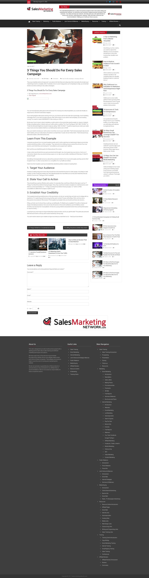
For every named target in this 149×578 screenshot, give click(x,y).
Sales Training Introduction (109, 352)
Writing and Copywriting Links (110, 529)
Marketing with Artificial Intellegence (97, 132)
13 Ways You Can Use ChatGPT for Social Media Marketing (110, 158)
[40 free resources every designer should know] (97, 227)
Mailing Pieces (109, 382)
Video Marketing (109, 454)
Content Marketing (110, 457)
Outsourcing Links (107, 526)
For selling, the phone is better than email (75, 227)
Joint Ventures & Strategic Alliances (79, 357)
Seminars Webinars (110, 396)
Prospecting (105, 355)
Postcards (108, 388)
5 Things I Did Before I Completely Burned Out (41, 227)
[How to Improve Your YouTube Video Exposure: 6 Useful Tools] (97, 236)
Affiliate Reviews (113, 21)
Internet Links (105, 512)
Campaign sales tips (79, 78)
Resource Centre (74, 368)
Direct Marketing (31, 61)
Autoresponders (109, 416)
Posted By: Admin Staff (33, 78)
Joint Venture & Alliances (71, 21)
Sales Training (36, 21)
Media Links (105, 521)
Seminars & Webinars (108, 482)
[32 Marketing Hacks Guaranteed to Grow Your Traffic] (57, 244)
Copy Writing (105, 540)
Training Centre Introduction (109, 537)
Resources (95, 21)
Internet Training (106, 546)
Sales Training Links (107, 532)
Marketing (46, 21)
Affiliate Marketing (109, 440)
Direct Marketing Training (108, 543)
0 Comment (55, 78)
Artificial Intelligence (94, 107)
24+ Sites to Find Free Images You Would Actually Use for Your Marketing (111, 263)
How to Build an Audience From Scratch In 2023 (111, 64)
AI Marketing (73, 371)
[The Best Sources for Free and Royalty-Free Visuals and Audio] (97, 254)
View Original (32, 95)
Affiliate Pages (106, 507)
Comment (30, 272)
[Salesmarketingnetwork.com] (29, 22)
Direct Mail (105, 476)
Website (29, 301)
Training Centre (74, 374)
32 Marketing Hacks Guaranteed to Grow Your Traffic (57, 252)
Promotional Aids (109, 385)
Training (103, 21)
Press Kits (105, 468)
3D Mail (107, 391)
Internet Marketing (97, 41)
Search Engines (109, 418)
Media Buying (85, 21)
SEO (106, 452)
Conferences (105, 554)
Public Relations (56, 21)
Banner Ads (108, 424)
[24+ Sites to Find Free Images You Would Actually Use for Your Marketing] (97, 263)
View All (117, 185)
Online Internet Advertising (109, 490)
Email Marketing (109, 410)
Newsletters (108, 377)
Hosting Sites (105, 518)
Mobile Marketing (109, 446)
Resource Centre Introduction (110, 504)
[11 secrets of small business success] (37, 244)
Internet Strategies (107, 479)
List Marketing (108, 413)
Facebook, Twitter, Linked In (112, 443)
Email (29, 295)
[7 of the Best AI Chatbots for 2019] (97, 245)
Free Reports (108, 393)
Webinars (107, 432)
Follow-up (105, 363)
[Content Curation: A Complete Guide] (97, 191)
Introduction (108, 374)
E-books (107, 427)
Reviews (104, 562)
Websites (107, 407)
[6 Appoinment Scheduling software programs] (97, 209)
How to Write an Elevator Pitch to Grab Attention (78, 241)
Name (29, 289)
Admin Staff (40, 256)
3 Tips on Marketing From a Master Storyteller (110, 39)
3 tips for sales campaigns (68, 78)
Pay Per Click (108, 421)
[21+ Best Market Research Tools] (97, 200)
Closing (104, 360)
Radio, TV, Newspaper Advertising (111, 499)
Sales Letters (108, 380)
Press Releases (106, 465)
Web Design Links (107, 523)
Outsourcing (108, 449)
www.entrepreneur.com (45, 93)
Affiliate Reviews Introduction (110, 559)
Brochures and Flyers (110, 399)
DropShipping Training (108, 548)
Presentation (105, 357)
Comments (105, 565)
